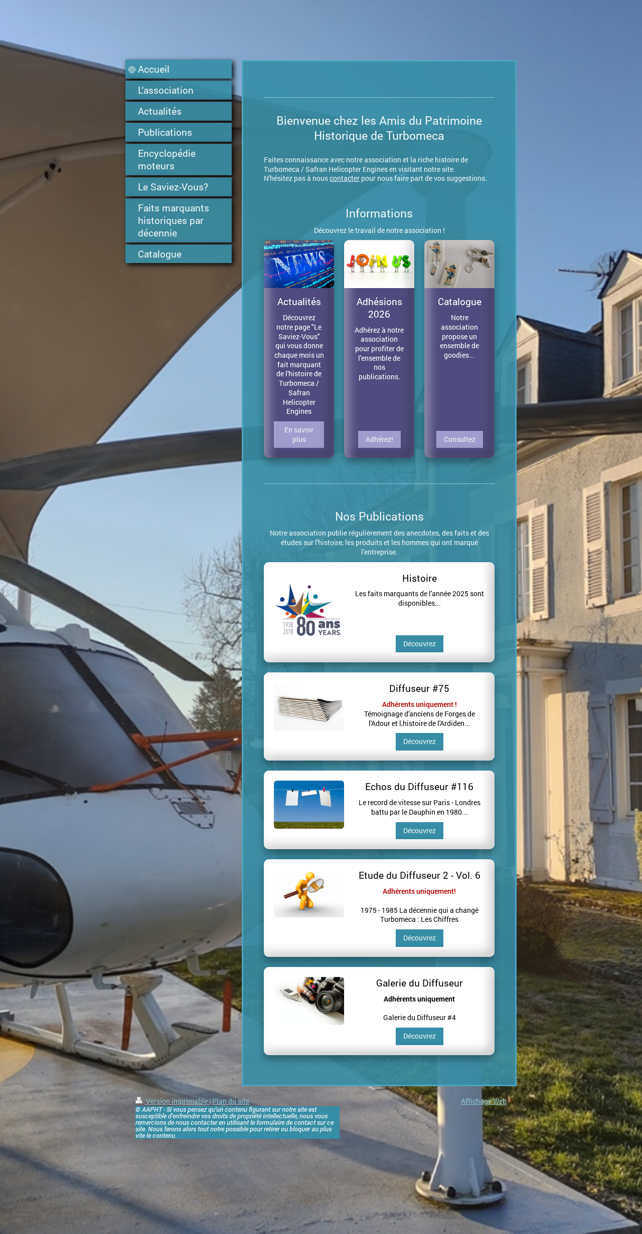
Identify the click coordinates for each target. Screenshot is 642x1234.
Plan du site (230, 1101)
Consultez (459, 439)
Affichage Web (484, 1101)
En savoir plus (298, 434)
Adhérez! (379, 439)
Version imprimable (176, 1101)
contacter (345, 178)
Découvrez (419, 643)
